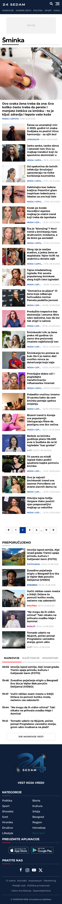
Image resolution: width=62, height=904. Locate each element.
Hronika (7, 822)
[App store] (19, 850)
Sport (48, 10)
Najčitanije (31, 658)
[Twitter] (40, 870)
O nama (11, 880)
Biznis (36, 801)
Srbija (36, 812)
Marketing (50, 880)
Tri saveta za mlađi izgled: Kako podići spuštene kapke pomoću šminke (43, 461)
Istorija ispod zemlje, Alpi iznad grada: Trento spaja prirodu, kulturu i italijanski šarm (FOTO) (43, 554)
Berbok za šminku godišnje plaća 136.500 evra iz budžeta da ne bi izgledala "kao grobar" (42, 440)
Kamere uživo (23, 10)
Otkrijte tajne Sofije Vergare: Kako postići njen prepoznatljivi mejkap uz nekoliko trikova (40, 503)
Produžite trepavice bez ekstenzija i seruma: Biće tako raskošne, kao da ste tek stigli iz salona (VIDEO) (43, 316)
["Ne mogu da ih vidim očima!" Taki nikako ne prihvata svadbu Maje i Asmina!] (13, 619)
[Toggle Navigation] (57, 3)
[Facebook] (20, 870)
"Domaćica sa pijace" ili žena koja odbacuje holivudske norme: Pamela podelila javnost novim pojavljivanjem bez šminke (42, 295)
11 (46, 530)
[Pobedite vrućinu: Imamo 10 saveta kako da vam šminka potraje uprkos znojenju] (13, 401)
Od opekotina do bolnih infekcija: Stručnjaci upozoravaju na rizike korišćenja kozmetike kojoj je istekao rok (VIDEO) (42, 171)
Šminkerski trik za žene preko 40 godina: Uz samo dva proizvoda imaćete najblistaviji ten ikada (42, 337)
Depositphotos (42, 890)
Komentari (50, 658)
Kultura (37, 806)
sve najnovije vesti (31, 736)
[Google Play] (42, 850)
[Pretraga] (51, 4)
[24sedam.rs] (13, 4)
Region (37, 822)
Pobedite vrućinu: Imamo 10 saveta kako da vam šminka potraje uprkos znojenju (43, 399)
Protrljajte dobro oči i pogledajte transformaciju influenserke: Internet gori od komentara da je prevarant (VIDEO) (42, 378)
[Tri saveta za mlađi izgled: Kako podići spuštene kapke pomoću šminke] (13, 463)
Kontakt (22, 880)
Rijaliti (31, 626)
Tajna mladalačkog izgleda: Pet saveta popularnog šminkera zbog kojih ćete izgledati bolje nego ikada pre (43, 275)
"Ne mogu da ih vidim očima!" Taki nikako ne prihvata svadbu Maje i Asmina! (41, 617)
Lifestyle (7, 833)
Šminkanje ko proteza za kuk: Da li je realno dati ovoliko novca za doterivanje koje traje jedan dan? (43, 358)
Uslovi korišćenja (21, 890)
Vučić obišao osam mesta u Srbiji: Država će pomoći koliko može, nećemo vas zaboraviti (43, 596)
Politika (38, 10)
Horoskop (33, 140)
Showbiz (7, 812)
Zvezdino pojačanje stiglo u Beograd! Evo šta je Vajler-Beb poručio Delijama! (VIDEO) (43, 575)
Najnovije (8, 10)
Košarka (32, 585)
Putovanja (33, 564)
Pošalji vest (19, 885)
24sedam (18, 899)
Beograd (38, 817)
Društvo (7, 828)
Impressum (35, 880)
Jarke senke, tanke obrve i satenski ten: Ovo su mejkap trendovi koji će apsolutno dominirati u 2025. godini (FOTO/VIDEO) (43, 150)
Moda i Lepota (10, 119)
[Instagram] (27, 870)
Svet (29, 450)
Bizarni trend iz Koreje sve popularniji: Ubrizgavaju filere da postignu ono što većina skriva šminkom (42, 420)
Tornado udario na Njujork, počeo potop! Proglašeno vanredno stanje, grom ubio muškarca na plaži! (41, 637)
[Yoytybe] (33, 870)
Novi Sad (38, 833)
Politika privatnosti (38, 885)
